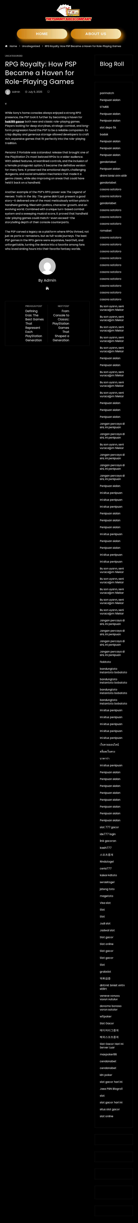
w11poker (106, 1016)
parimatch (107, 93)
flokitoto (105, 662)
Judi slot (105, 923)
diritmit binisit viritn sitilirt (112, 987)
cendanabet (108, 1061)
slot (102, 1096)
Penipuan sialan (110, 100)
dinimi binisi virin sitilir (113, 176)
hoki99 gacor (14, 122)
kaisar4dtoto (108, 875)
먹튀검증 (105, 978)
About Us (95, 34)
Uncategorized (14, 56)
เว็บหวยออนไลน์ (109, 745)
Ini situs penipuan (111, 493)
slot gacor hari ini (111, 1082)
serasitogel (107, 882)
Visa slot (105, 903)
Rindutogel (107, 862)
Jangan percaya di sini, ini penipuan (112, 425)
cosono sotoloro (110, 189)
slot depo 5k (108, 127)
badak (104, 134)
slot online (106, 1116)
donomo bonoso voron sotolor (111, 1007)
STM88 (104, 107)
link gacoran (108, 841)
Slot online (106, 944)
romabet (106, 231)
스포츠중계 (106, 855)
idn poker (106, 1075)
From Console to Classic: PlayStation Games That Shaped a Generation (61, 323)
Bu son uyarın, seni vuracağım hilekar (112, 308)
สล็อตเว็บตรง (107, 751)
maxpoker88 (108, 1054)
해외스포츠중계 (109, 1037)
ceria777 (106, 868)
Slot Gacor (107, 1023)
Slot (102, 910)
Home (42, 34)
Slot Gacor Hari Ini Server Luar (111, 1045)
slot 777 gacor (109, 827)
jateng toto (107, 889)
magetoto (106, 896)
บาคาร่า (104, 758)
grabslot (105, 972)
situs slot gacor (110, 1109)
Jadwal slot (107, 930)
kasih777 (106, 848)
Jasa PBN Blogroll (111, 1089)
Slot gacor (106, 937)
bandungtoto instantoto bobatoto (113, 670)
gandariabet (108, 162)
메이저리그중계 (109, 1030)
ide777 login (108, 834)
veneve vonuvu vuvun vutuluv (110, 997)
